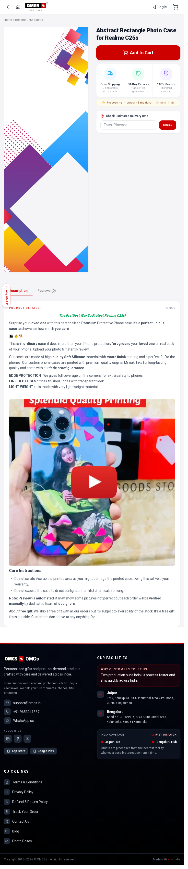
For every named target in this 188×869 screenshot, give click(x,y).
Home (8, 20)
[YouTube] (27, 739)
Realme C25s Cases (29, 20)
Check (167, 125)
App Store (18, 751)
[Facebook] (18, 739)
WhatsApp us (23, 721)
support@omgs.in (27, 703)
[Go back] (8, 6)
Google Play (46, 751)
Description (18, 291)
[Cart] (175, 7)
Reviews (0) (46, 291)
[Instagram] (8, 739)
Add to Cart (141, 52)
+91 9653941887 (26, 712)
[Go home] (18, 6)
